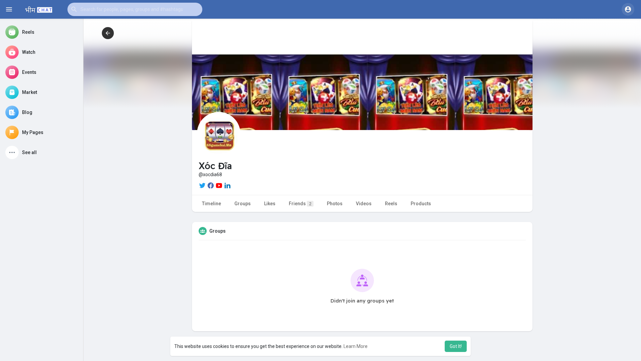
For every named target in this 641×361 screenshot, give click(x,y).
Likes (269, 203)
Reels (391, 203)
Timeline (211, 203)
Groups (242, 203)
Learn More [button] (356, 346)
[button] (134, 9)
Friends (300, 203)
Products (421, 203)
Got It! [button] (456, 346)
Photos (335, 203)
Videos (364, 203)
